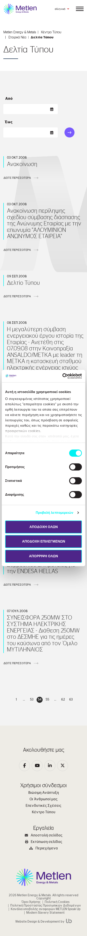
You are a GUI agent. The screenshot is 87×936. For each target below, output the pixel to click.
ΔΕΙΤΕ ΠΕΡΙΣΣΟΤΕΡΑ (17, 178)
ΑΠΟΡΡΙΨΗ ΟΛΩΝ (43, 556)
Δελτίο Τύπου (23, 283)
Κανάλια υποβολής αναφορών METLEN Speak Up (46, 909)
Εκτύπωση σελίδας (46, 842)
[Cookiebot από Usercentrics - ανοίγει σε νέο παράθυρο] (62, 376)
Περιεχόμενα (46, 848)
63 (71, 699)
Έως (8, 122)
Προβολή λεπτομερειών (54, 512)
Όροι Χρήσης (31, 902)
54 (39, 699)
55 (47, 699)
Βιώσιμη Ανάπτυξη (43, 793)
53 (31, 699)
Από (9, 98)
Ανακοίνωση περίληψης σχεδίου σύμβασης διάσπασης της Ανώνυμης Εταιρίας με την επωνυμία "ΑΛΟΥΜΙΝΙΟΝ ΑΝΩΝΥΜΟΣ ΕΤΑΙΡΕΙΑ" (44, 223)
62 (63, 699)
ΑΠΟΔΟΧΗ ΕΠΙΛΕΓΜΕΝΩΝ (43, 541)
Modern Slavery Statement (45, 912)
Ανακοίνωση (22, 164)
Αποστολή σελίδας (46, 835)
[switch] (75, 466)
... (24, 699)
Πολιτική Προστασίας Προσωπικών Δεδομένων (45, 905)
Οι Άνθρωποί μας (43, 799)
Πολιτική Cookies (57, 902)
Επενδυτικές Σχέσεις (43, 805)
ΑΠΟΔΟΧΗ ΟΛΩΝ (43, 527)
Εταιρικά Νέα (17, 37)
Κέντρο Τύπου (51, 32)
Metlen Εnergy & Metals (19, 32)
